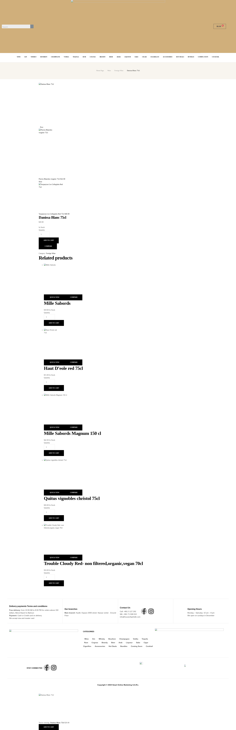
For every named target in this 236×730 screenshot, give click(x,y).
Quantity (42, 230)
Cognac (95, 643)
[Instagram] (151, 611)
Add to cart (49, 240)
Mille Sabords (57, 303)
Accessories (100, 646)
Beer (113, 643)
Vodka (135, 639)
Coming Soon (136, 646)
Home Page (100, 70)
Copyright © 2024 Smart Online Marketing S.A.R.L (118, 685)
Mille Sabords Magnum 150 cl (72, 433)
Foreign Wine (118, 70)
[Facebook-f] (144, 611)
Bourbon (112, 639)
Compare (48, 246)
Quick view (54, 297)
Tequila (145, 639)
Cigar (146, 643)
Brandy (105, 643)
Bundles (123, 646)
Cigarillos (87, 646)
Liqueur (129, 643)
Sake (138, 643)
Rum (86, 643)
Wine (109, 70)
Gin (93, 639)
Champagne (124, 639)
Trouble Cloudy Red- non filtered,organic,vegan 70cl (93, 563)
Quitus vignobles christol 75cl (72, 498)
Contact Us (125, 608)
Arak (120, 643)
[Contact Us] (121, 604)
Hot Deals (113, 646)
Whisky (102, 639)
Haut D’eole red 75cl (63, 368)
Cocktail (149, 646)
